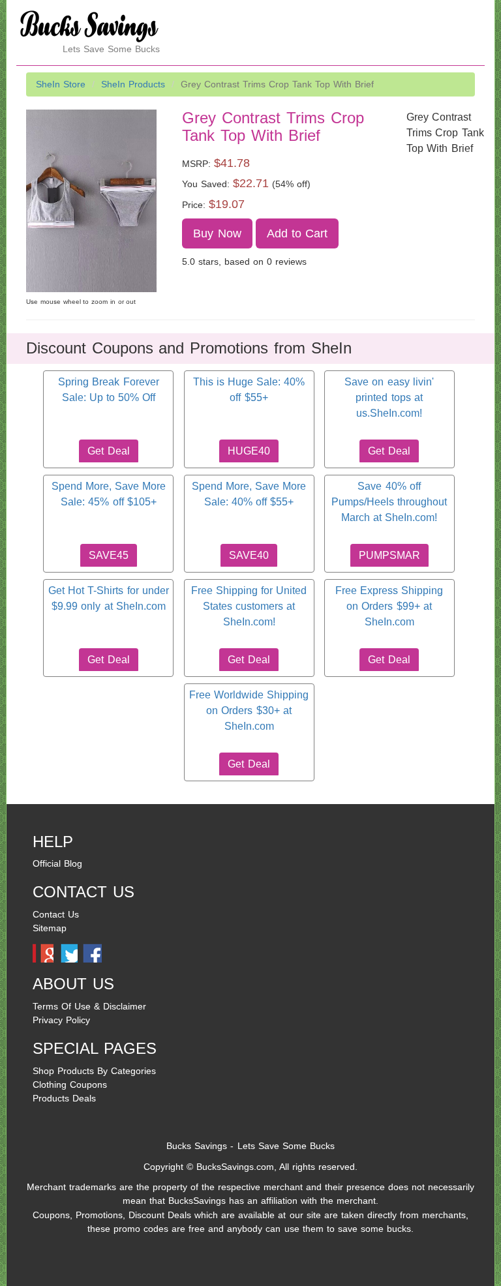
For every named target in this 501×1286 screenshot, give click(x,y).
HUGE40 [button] (249, 450)
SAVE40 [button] (249, 555)
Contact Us (56, 914)
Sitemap (50, 928)
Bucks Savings (196, 1146)
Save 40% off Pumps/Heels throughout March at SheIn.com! (389, 502)
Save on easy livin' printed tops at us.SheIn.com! (388, 397)
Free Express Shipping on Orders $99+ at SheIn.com (389, 606)
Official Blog (57, 863)
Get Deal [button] (108, 450)
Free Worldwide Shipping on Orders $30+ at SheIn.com (249, 710)
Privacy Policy (61, 1020)
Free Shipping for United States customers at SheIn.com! (249, 606)
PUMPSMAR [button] (389, 555)
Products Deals (64, 1098)
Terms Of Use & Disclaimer (89, 1006)
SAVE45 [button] (109, 555)
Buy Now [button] (217, 233)
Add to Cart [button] (297, 233)
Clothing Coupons (70, 1084)
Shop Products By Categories (94, 1071)
